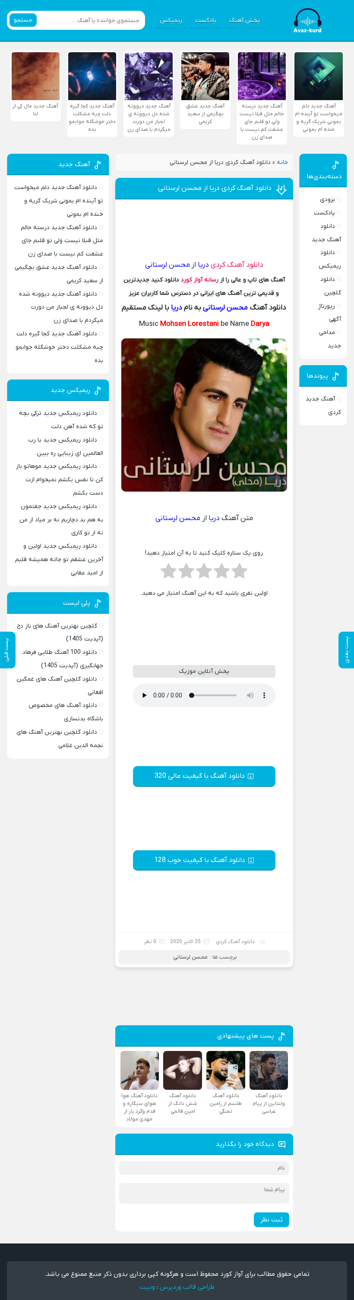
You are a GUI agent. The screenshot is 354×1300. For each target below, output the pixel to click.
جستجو (23, 20)
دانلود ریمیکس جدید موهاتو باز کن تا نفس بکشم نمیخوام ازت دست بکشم (59, 479)
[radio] (239, 573)
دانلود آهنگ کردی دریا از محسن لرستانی (215, 188)
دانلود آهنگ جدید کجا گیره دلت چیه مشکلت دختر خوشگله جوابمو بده (59, 347)
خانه (282, 162)
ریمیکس (171, 20)
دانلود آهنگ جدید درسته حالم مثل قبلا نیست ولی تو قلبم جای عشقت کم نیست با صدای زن (62, 241)
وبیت (147, 1287)
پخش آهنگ (244, 20)
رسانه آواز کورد (199, 280)
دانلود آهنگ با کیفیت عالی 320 (200, 776)
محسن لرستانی (190, 957)
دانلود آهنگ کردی (237, 265)
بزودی (327, 200)
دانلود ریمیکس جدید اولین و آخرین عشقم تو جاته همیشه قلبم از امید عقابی (59, 559)
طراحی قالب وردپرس (187, 1287)
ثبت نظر (271, 1219)
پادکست (205, 20)
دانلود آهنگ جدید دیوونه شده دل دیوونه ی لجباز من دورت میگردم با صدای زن (61, 307)
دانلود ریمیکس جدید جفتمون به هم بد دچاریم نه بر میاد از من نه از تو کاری (61, 519)
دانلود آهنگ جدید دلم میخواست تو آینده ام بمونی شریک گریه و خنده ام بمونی (58, 200)
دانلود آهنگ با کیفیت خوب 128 (199, 860)
